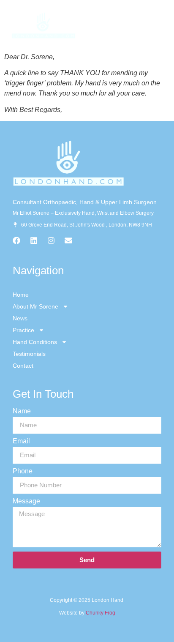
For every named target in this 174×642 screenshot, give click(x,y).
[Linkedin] (33, 240)
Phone (23, 471)
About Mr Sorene (35, 306)
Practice (23, 330)
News (20, 318)
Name (22, 411)
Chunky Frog (100, 613)
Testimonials (29, 353)
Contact (23, 365)
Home (21, 294)
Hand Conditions (35, 342)
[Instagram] (51, 240)
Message (26, 501)
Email (21, 441)
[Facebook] (16, 240)
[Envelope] (68, 240)
